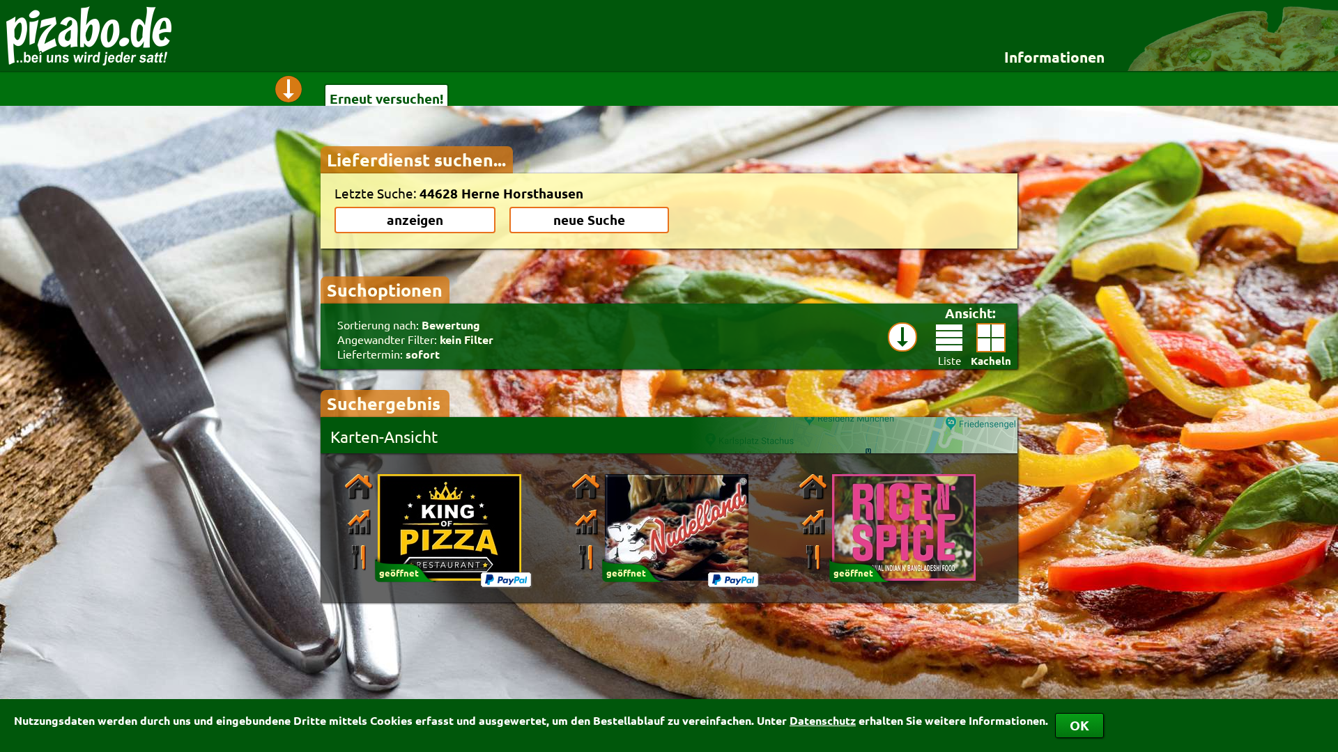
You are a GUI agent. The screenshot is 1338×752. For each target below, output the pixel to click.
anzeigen (415, 219)
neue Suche (589, 219)
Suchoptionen (385, 290)
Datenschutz (823, 720)
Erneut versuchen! (386, 98)
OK (1079, 725)
